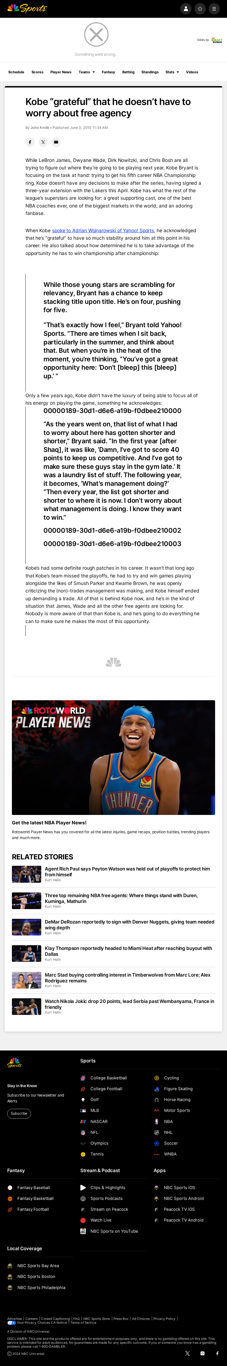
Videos (192, 72)
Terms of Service (83, 1323)
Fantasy (108, 72)
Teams (84, 72)
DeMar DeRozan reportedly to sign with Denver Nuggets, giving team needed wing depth (130, 924)
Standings (149, 72)
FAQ (76, 1319)
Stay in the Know (22, 1086)
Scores (37, 72)
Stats (170, 72)
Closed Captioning (55, 1319)
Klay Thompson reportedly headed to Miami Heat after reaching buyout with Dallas (128, 951)
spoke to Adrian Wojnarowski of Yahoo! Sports (103, 230)
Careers (31, 1319)
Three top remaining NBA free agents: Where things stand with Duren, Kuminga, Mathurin (121, 898)
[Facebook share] (30, 142)
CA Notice (59, 1323)
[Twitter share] (43, 142)
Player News (60, 72)
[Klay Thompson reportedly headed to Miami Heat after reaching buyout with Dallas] (27, 953)
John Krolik (39, 128)
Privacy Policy (164, 1319)
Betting (128, 72)
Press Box (121, 1319)
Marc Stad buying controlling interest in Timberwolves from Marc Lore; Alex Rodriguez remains (127, 978)
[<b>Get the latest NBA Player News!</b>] (113, 757)
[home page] (27, 8)
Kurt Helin (53, 880)
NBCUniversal (38, 1332)
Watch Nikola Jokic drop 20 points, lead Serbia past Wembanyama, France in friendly (129, 1004)
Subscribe (19, 1113)
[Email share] (56, 142)
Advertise (14, 1319)
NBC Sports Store (96, 1319)
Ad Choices (141, 1319)
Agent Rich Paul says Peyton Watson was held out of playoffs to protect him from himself (127, 871)
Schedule (16, 72)
